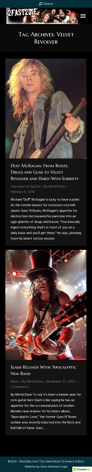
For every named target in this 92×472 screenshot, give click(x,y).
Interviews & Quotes (26, 186)
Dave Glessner (50, 466)
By (54, 186)
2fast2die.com (28, 461)
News (15, 381)
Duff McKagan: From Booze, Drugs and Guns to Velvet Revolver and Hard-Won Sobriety (45, 172)
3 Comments (20, 387)
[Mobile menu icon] (83, 15)
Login (64, 466)
